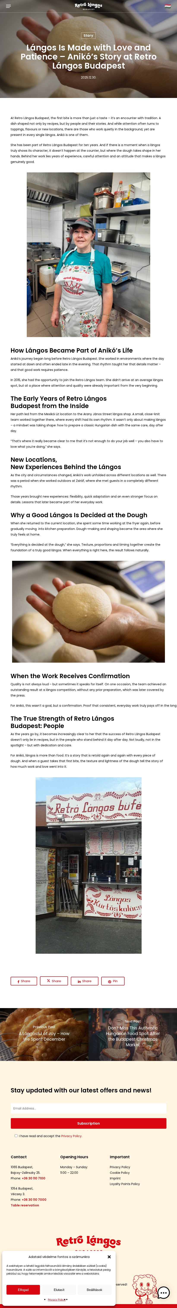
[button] (109, 1257)
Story (88, 35)
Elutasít (59, 1290)
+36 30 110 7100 (33, 1178)
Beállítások (94, 1290)
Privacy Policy (57, 1300)
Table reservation (25, 1205)
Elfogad (23, 1290)
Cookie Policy (120, 1173)
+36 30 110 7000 (34, 1200)
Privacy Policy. (71, 1136)
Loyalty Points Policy (125, 1184)
